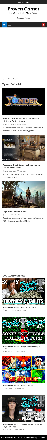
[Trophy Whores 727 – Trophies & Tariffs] (23, 291)
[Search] (39, 25)
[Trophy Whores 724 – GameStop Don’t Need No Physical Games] (23, 408)
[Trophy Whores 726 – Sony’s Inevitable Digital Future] (23, 330)
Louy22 (17, 215)
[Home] (4, 24)
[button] (9, 24)
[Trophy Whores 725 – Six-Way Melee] (23, 369)
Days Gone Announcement (15, 211)
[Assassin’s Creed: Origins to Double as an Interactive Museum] (23, 148)
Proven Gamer (23, 9)
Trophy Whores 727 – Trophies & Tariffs (19, 307)
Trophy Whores (21, 310)
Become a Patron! (23, 18)
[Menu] (9, 24)
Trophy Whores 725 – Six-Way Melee (18, 386)
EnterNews (30, 437)
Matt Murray (22, 171)
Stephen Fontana (21, 124)
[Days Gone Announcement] (23, 194)
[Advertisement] (23, 52)
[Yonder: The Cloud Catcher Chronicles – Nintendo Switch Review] (23, 101)
